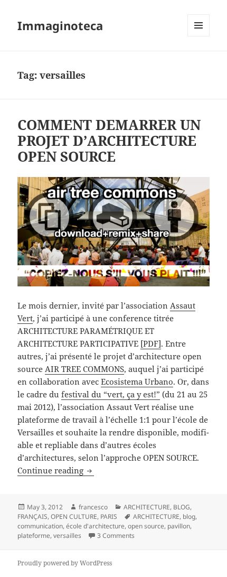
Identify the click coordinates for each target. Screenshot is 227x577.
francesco (93, 506)
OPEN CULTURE (74, 516)
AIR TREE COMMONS (84, 369)
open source (146, 526)
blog (189, 516)
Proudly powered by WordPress (64, 563)
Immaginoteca (60, 25)
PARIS (108, 516)
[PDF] (150, 343)
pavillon (178, 526)
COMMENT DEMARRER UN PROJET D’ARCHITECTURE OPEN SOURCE (109, 140)
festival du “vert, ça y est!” (110, 394)
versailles (67, 535)
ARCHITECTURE (147, 506)
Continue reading (55, 470)
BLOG (181, 506)
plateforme (33, 535)
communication (40, 526)
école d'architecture (95, 526)
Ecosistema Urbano (137, 381)
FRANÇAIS (32, 516)
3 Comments (116, 535)
